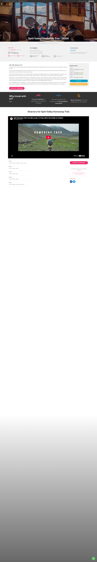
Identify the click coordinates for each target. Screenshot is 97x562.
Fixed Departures (36, 4)
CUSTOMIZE (78, 84)
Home (40, 43)
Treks (22, 4)
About (61, 4)
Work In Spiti (75, 4)
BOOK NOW (78, 80)
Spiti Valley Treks (45, 43)
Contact (89, 4)
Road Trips (8, 4)
